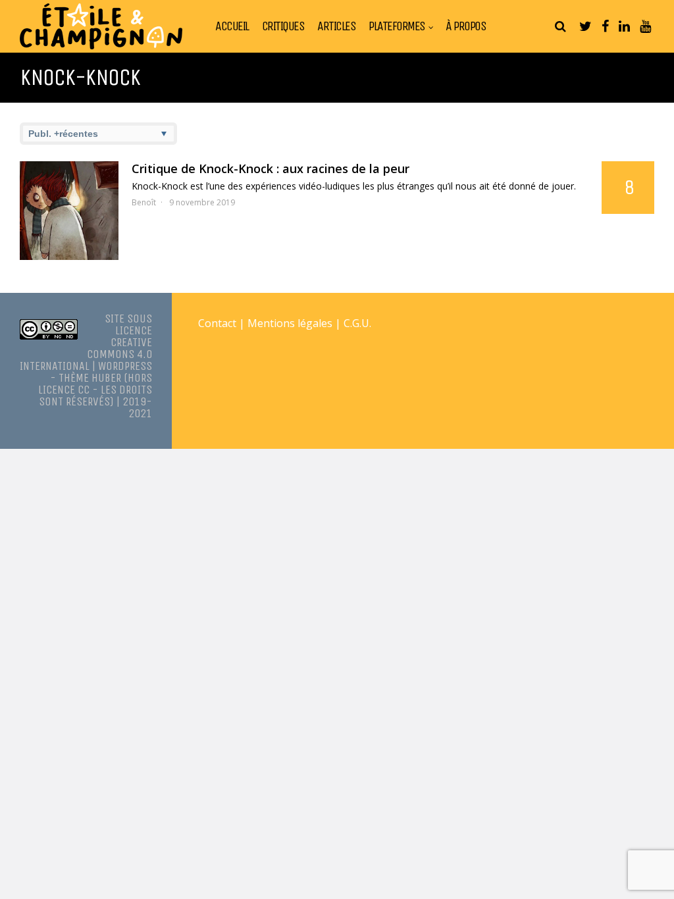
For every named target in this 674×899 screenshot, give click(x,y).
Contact (217, 323)
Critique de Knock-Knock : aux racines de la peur (270, 168)
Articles (336, 26)
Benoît (144, 202)
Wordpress (125, 366)
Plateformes (397, 26)
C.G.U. (357, 323)
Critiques (283, 26)
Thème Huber (90, 378)
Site (114, 318)
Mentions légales (289, 323)
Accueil (232, 26)
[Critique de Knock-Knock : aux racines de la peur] (69, 210)
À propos (466, 26)
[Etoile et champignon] (101, 46)
